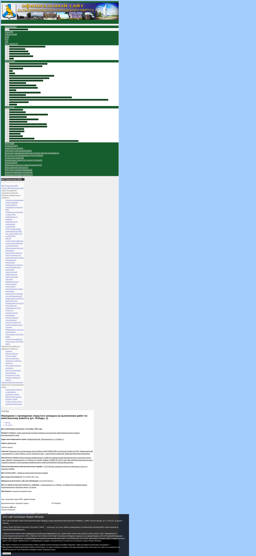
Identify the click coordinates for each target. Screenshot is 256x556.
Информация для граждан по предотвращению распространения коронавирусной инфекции (43, 141)
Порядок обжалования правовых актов (23, 119)
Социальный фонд (16, 68)
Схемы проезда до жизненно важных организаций (28, 124)
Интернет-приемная (16, 129)
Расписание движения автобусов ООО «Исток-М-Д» (28, 114)
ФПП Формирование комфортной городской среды (28, 126)
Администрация (11, 34)
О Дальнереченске (16, 110)
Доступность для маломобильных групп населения (24, 155)
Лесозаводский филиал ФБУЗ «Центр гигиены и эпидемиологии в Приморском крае (40, 97)
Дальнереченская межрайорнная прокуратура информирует (31, 76)
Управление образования (18, 51)
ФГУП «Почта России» (17, 95)
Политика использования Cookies (21, 138)
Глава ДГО (9, 32)
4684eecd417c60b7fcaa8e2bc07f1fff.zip (19, 514)
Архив (11, 58)
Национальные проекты (14, 148)
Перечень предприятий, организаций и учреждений (28, 64)
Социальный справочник (14, 158)
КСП (6, 39)
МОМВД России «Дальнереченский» (22, 85)
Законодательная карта (18, 117)
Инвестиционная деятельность (16, 167)
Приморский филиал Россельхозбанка (23, 88)
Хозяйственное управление (19, 54)
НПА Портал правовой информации (18, 170)
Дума (7, 37)
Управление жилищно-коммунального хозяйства (27, 46)
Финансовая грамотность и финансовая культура (23, 165)
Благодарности (14, 134)
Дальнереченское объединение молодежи (25, 92)
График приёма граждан (18, 122)
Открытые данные (16, 136)
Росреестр (13, 104)
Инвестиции (9, 143)
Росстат (12, 73)
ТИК (6, 41)
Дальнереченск (10, 27)
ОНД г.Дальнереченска (17, 83)
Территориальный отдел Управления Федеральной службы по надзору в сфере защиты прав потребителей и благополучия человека (58, 100)
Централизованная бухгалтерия (21, 56)
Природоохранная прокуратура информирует (26, 80)
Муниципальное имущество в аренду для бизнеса (23, 160)
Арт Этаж (12, 90)
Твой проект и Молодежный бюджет (18, 151)
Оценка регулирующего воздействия (18, 172)
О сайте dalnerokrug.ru (17, 112)
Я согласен (6, 553)
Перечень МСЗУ (11, 163)
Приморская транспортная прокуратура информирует (29, 78)
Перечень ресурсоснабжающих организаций (25, 66)
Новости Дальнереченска (18, 29)
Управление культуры (17, 49)
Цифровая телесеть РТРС (19, 102)
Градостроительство (16, 131)
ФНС (11, 71)
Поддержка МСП (11, 146)
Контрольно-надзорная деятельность (18, 175)
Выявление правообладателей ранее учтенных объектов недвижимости (32, 153)
